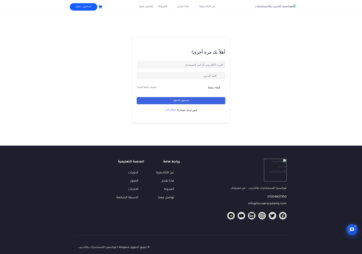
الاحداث (133, 189)
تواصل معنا (146, 6)
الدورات (133, 172)
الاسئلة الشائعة (127, 197)
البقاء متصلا (214, 87)
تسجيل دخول (83, 6)
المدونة (162, 6)
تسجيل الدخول (181, 100)
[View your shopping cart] (99, 7)
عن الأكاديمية (207, 6)
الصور (134, 181)
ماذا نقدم (183, 6)
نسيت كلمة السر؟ (146, 87)
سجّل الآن (170, 110)
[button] (352, 229)
